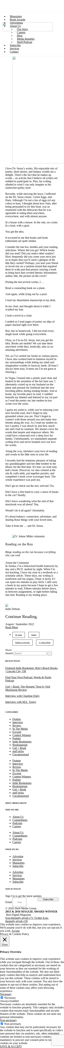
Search (9, 653)
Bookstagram (19, 744)
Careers (16, 826)
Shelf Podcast (24, 42)
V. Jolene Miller (44, 643)
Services (17, 859)
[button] (11, 627)
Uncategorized (20, 754)
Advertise (17, 856)
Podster (16, 738)
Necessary (10, 997)
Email (9, 902)
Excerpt (16, 731)
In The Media (20, 728)
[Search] (49, 653)
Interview (17, 722)
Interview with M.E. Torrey (20, 701)
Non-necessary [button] (8, 1020)
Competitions (19, 819)
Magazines (18, 862)
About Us (17, 816)
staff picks (18, 751)
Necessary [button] (6, 994)
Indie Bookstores (21, 741)
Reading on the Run (22, 643)
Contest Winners (21, 735)
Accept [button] (16, 930)
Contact (14, 51)
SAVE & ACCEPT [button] (11, 1046)
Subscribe (17, 866)
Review (16, 725)
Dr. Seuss (18, 635)
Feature (16, 719)
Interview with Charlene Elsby (22, 695)
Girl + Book (19, 748)
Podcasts (17, 823)
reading (33, 635)
